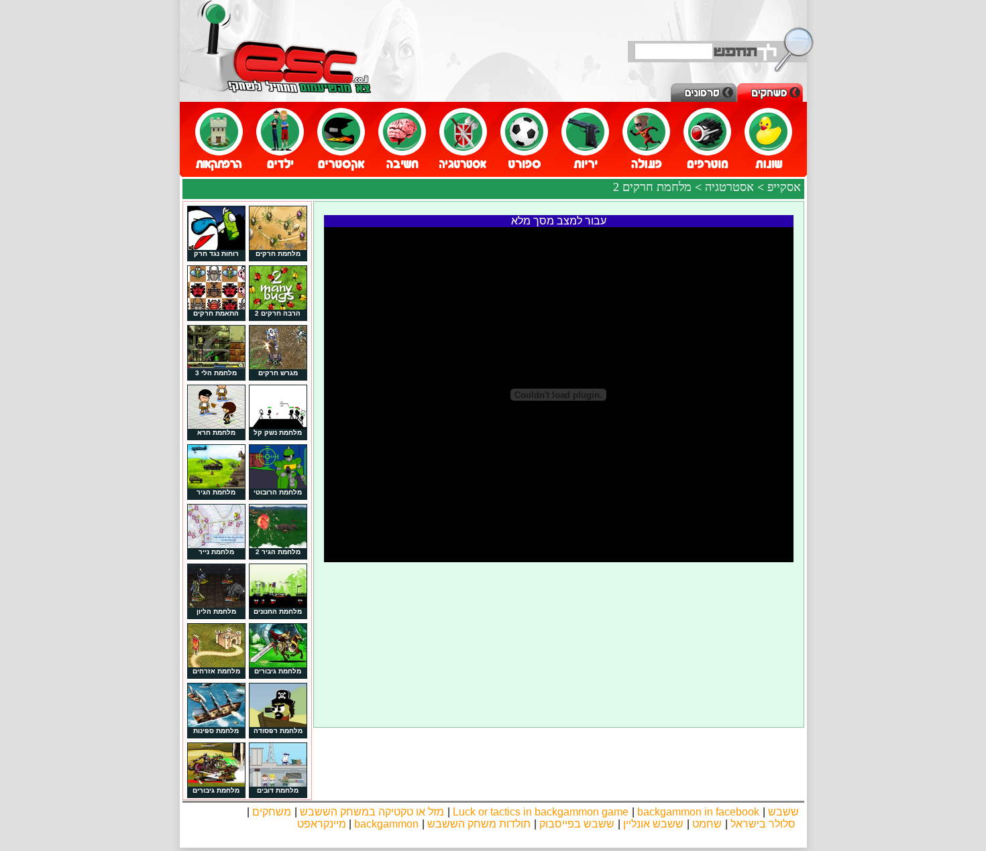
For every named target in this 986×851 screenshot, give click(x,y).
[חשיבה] (402, 140)
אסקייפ (784, 187)
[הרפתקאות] (219, 140)
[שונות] (768, 140)
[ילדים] (280, 140)
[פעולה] (646, 140)
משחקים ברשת (275, 46)
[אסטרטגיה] (463, 140)
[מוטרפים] (707, 140)
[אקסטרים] (341, 140)
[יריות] (585, 140)
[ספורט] (524, 140)
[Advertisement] (559, 596)
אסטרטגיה (729, 187)
